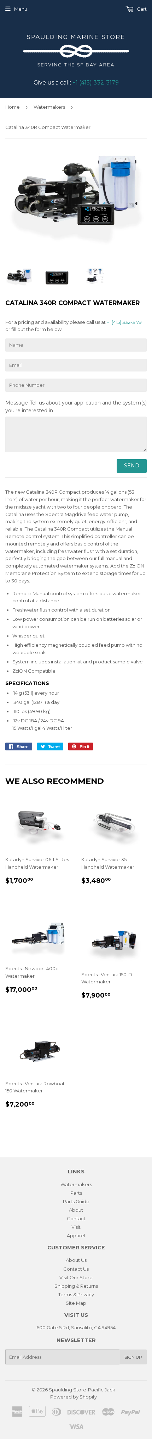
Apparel (76, 1235)
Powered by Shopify (73, 1397)
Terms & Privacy (76, 1294)
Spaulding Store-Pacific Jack (82, 1389)
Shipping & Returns (76, 1286)
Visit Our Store (76, 1277)
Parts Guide (76, 1201)
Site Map (76, 1303)
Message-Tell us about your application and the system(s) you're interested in (76, 407)
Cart (141, 9)
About (76, 1210)
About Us (76, 1260)
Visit (76, 1227)
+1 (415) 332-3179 (95, 82)
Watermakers (49, 107)
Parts (76, 1193)
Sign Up (133, 1357)
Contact (76, 1218)
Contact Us (76, 1269)
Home (12, 107)
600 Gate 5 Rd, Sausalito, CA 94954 (76, 1327)
